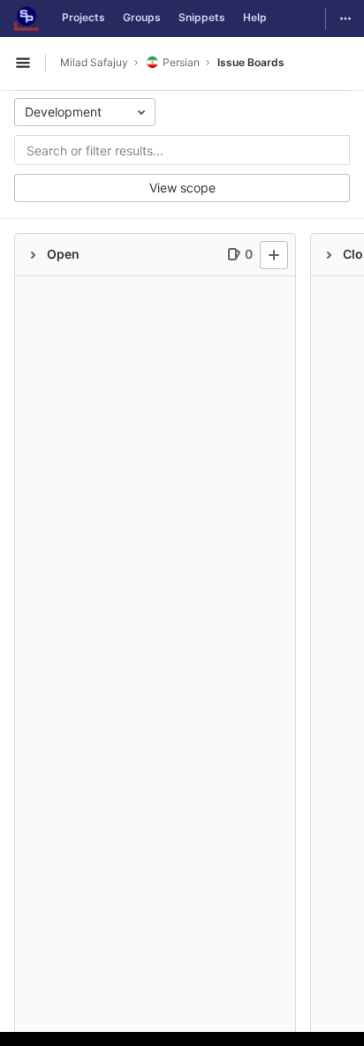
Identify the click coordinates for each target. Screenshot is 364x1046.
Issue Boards (250, 62)
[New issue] (274, 255)
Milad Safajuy (94, 62)
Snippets (201, 17)
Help (255, 17)
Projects (83, 17)
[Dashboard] (26, 18)
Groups (142, 17)
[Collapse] (32, 255)
